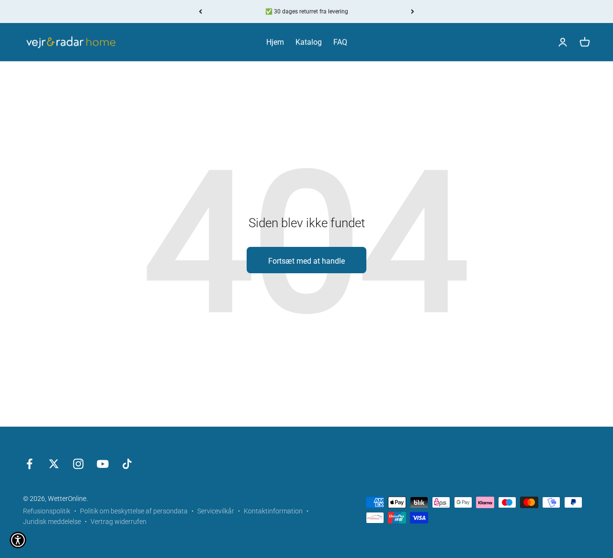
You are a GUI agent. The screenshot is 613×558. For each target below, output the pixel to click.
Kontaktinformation (273, 511)
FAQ (340, 42)
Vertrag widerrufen (119, 521)
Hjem (275, 42)
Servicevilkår (215, 511)
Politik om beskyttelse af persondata (134, 511)
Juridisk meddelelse (52, 521)
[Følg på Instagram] (78, 463)
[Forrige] (200, 11)
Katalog (308, 42)
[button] (18, 540)
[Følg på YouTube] (102, 463)
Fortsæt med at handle (306, 261)
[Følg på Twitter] (53, 463)
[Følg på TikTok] (127, 463)
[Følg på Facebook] (29, 463)
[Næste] (412, 11)
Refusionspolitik (46, 511)
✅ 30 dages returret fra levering (306, 11)
